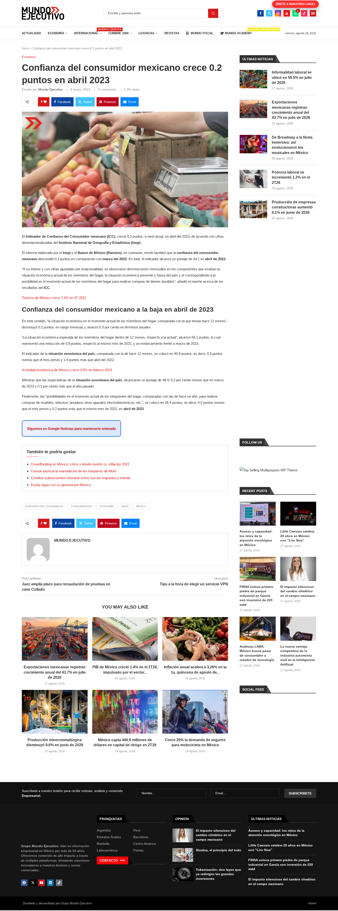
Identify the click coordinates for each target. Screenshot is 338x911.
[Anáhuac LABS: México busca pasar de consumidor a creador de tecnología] (257, 629)
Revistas (171, 33)
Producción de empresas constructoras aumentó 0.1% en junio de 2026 (294, 207)
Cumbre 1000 (118, 33)
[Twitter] (269, 13)
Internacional (87, 31)
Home (312, 903)
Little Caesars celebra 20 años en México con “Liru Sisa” (297, 536)
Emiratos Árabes (109, 837)
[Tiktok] (304, 13)
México (141, 506)
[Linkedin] (50, 883)
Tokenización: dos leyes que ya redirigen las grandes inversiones (218, 874)
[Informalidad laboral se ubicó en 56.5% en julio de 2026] (253, 79)
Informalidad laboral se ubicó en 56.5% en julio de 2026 (292, 77)
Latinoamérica (107, 850)
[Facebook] (260, 13)
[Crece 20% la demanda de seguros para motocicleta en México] (195, 712)
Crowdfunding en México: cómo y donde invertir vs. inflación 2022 (80, 464)
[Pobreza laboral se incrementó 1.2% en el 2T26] (253, 179)
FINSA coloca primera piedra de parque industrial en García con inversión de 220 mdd (256, 595)
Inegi (124, 506)
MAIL (123, 860)
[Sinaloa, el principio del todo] (182, 855)
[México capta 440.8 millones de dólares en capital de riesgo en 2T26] (125, 712)
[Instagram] (278, 13)
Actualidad (31, 33)
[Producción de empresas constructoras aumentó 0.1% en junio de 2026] (253, 209)
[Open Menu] (313, 13)
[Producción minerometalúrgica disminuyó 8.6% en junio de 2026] (55, 712)
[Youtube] (287, 13)
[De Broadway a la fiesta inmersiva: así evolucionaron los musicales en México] (253, 144)
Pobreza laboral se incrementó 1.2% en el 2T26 (291, 177)
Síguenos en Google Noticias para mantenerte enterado (71, 428)
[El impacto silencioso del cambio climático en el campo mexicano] (298, 569)
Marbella (103, 843)
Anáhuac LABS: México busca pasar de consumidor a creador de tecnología (257, 653)
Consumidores (81, 506)
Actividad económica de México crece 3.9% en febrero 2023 (67, 370)
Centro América (144, 843)
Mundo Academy (238, 31)
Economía (56, 33)
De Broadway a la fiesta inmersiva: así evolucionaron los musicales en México (292, 145)
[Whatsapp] (295, 13)
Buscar (213, 13)
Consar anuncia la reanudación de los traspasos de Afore (73, 471)
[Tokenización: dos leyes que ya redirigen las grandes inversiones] (182, 874)
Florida (138, 850)
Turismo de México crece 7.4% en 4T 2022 (54, 298)
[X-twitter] (33, 883)
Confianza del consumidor (44, 506)
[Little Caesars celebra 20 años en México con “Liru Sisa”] (298, 514)
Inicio (25, 48)
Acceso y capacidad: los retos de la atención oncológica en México (256, 538)
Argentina (104, 830)
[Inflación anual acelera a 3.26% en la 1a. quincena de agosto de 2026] (195, 639)
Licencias (146, 33)
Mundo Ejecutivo (50, 89)
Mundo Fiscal (201, 33)
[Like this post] (45, 101)
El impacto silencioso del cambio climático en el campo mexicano (297, 591)
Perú (136, 830)
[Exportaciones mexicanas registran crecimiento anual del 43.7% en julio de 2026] (55, 639)
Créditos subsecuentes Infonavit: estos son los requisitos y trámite (80, 478)
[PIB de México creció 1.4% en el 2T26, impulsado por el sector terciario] (125, 639)
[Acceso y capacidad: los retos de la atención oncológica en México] (257, 514)
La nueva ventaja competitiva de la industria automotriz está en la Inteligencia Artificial (297, 655)
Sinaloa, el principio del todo (218, 850)
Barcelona (140, 837)
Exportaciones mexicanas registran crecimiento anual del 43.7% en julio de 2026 (55, 672)
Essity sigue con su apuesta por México (61, 485)
